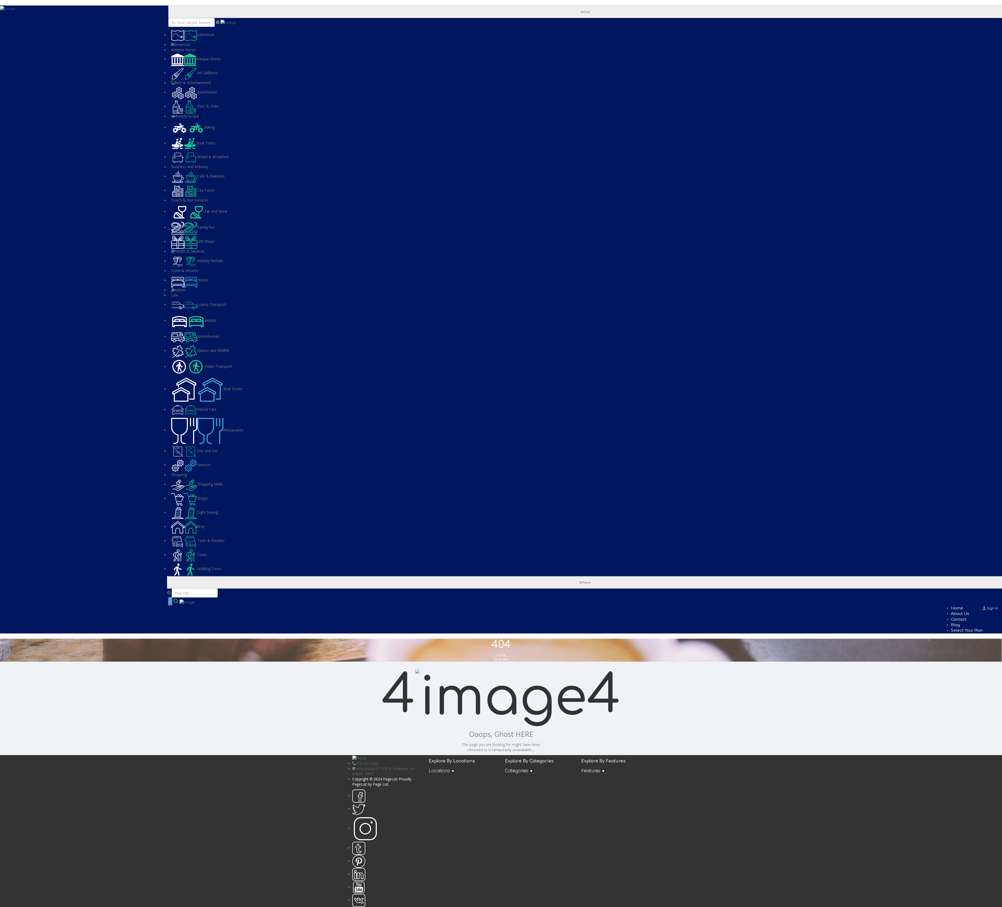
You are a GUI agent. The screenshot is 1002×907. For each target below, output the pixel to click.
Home (957, 608)
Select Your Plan (967, 630)
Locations (439, 771)
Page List (381, 784)
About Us (960, 614)
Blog (955, 625)
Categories (516, 771)
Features (590, 771)
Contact (959, 619)
